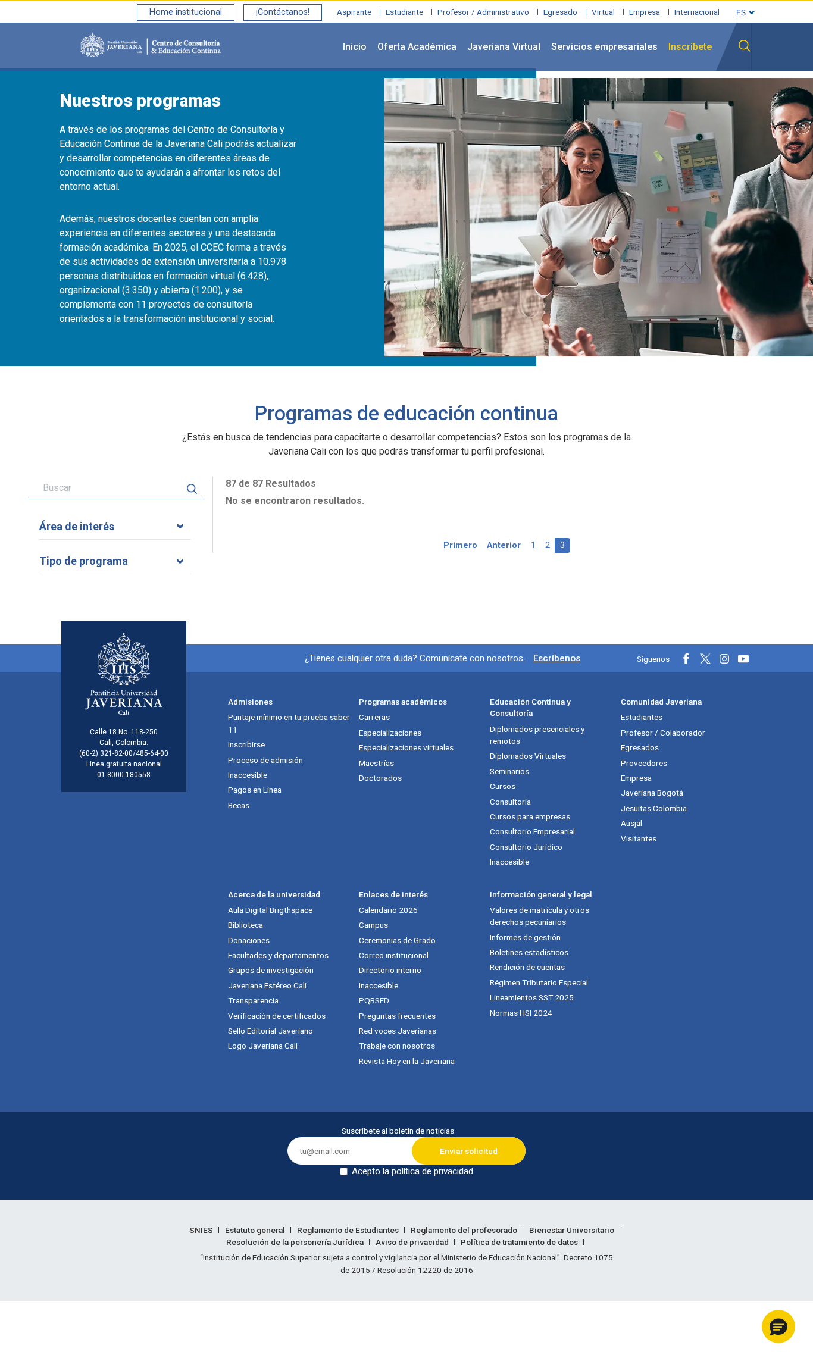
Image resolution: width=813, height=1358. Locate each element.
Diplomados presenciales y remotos (537, 735)
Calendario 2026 (388, 910)
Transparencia (253, 1000)
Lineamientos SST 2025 (532, 997)
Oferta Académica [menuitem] (416, 46)
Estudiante (404, 12)
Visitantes (638, 838)
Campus (373, 925)
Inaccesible (247, 775)
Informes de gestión (525, 937)
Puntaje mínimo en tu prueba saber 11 (289, 723)
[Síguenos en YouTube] (743, 658)
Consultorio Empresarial (532, 831)
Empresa (644, 12)
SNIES (202, 1230)
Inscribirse (246, 744)
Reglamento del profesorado (465, 1230)
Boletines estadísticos (529, 952)
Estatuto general (256, 1230)
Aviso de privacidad (413, 1242)
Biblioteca (245, 925)
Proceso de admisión (265, 760)
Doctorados (380, 778)
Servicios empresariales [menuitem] (604, 46)
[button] (778, 1326)
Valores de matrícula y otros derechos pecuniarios (539, 916)
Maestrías (376, 763)
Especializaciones (390, 732)
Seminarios (509, 771)
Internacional (697, 12)
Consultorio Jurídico (526, 847)
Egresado (560, 12)
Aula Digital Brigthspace (270, 910)
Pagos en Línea (255, 789)
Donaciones (249, 940)
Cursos (502, 786)
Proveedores (644, 763)
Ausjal (631, 823)
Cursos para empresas (530, 816)
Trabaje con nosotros (397, 1045)
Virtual (603, 12)
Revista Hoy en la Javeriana (407, 1061)
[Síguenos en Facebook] (686, 658)
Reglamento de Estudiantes (349, 1230)
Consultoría (510, 801)
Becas (238, 805)
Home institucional (185, 12)
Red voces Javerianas (397, 1030)
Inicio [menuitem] (355, 46)
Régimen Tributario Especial (539, 982)
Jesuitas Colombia (654, 808)
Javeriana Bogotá (652, 792)
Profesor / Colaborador (663, 732)
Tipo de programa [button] (83, 561)
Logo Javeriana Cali (263, 1045)
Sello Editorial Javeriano (270, 1030)
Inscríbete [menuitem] (690, 46)
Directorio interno (390, 970)
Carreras (374, 717)
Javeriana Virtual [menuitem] (503, 46)
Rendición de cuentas (527, 967)
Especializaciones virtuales (406, 747)
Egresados (640, 747)
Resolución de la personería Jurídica (295, 1242)
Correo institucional (394, 955)
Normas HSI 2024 (521, 1013)
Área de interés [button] (76, 526)
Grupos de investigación (271, 970)
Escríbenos (556, 658)
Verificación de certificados (277, 1016)
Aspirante (354, 12)
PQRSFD (374, 1000)
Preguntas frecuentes (397, 1016)
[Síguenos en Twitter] (705, 658)
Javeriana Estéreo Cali (267, 985)
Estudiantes (641, 717)
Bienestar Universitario (572, 1230)
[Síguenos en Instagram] (724, 658)
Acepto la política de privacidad (412, 1171)
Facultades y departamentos (278, 955)
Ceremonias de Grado (397, 940)
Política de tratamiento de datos (520, 1242)
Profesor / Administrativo (483, 12)
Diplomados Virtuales (528, 756)
